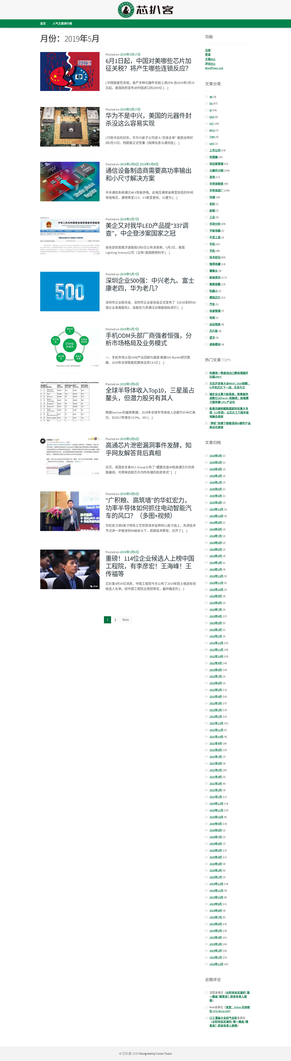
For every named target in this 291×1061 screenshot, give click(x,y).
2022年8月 (215, 670)
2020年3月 (215, 864)
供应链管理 (216, 164)
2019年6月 (215, 924)
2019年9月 (215, 904)
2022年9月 (215, 663)
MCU (212, 130)
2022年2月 (215, 710)
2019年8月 (215, 910)
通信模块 (215, 344)
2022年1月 (215, 716)
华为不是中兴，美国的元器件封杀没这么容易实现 (148, 119)
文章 (210, 59)
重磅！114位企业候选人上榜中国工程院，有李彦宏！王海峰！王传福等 (150, 566)
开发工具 (215, 237)
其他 (212, 177)
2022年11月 (216, 649)
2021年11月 (216, 730)
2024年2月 (215, 562)
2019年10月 (216, 897)
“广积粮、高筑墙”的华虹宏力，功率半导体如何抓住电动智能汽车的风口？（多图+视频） (148, 508)
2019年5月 (215, 930)
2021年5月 (215, 770)
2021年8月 (215, 750)
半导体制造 (216, 184)
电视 (212, 317)
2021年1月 (215, 797)
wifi (211, 143)
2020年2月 (215, 870)
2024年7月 (215, 536)
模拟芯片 (215, 297)
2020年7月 (215, 837)
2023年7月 (215, 609)
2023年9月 (215, 596)
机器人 (213, 291)
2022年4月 (215, 696)
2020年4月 (215, 857)
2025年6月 (215, 489)
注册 (208, 50)
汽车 (212, 304)
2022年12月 (216, 643)
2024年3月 (215, 556)
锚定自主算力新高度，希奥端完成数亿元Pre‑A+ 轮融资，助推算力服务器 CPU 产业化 (229, 398)
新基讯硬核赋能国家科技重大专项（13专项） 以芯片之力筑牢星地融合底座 (229, 412)
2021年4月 (215, 777)
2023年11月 (216, 583)
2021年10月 (216, 736)
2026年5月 (215, 462)
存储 (212, 197)
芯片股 (213, 331)
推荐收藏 (215, 264)
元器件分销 (216, 170)
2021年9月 (215, 743)
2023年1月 (215, 636)
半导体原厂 (216, 190)
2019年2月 (215, 950)
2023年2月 (215, 629)
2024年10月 (216, 516)
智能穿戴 (215, 284)
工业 (212, 217)
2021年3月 (215, 783)
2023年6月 (215, 616)
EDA (211, 117)
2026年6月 (215, 455)
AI (210, 110)
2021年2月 (215, 790)
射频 (212, 210)
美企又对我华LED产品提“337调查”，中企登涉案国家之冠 (147, 229)
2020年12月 (216, 803)
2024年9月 (215, 522)
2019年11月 (216, 890)
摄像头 (213, 271)
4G (211, 96)
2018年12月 (216, 964)
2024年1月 (215, 569)
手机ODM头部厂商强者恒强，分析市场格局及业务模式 (149, 339)
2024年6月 (215, 542)
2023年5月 (215, 623)
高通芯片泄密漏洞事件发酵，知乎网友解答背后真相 (148, 449)
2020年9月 (215, 823)
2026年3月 (215, 476)
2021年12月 (216, 723)
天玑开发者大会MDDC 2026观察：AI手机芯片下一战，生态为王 (229, 385)
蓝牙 (212, 337)
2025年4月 (215, 502)
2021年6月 (215, 763)
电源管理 (215, 311)
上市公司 (215, 150)
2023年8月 (215, 603)
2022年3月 (215, 703)
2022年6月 (215, 683)
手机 (212, 244)
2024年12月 (216, 509)
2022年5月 (215, 690)
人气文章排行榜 (62, 23)
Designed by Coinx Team (155, 1053)
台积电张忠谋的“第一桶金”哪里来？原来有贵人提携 (229, 996)
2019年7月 (215, 917)
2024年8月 (215, 529)
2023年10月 (216, 589)
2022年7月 (215, 676)
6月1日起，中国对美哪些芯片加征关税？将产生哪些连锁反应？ (148, 65)
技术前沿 (215, 257)
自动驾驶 (215, 324)
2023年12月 (216, 576)
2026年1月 (215, 482)
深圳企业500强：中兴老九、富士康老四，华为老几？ (150, 284)
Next (126, 620)
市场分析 (215, 224)
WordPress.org (214, 68)
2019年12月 (216, 884)
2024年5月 (215, 549)
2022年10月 (216, 656)
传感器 (213, 157)
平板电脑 (215, 230)
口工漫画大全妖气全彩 (223, 1018)
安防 (212, 204)
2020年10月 (216, 817)
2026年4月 (215, 469)
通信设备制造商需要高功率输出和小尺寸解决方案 (148, 174)
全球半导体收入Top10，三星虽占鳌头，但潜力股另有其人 (150, 394)
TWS (212, 137)
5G (211, 103)
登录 (208, 54)
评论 (210, 63)
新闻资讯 (215, 277)
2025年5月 (215, 496)
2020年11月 (216, 810)
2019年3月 (215, 944)
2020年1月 (215, 877)
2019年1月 (215, 957)
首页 (43, 23)
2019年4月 (215, 937)
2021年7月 (215, 756)
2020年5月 (215, 850)
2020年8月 (215, 830)
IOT (211, 123)
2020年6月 (215, 843)
